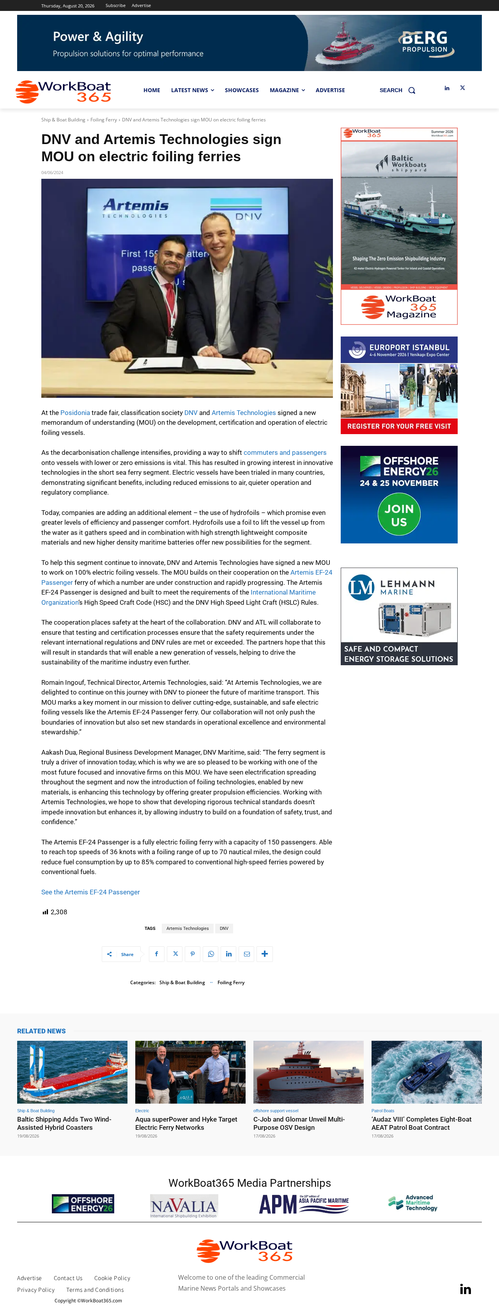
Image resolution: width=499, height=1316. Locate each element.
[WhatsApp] (210, 954)
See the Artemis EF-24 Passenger (90, 892)
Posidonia (75, 413)
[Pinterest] (192, 954)
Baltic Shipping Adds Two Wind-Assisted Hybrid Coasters (64, 1123)
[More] (265, 954)
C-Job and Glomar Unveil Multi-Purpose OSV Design (299, 1123)
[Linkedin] (447, 88)
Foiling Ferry (103, 119)
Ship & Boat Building (63, 119)
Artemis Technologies (244, 413)
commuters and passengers (285, 452)
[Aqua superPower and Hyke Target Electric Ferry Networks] (190, 1072)
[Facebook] (157, 954)
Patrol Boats (383, 1111)
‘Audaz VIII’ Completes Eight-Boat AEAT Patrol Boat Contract (422, 1123)
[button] (400, 90)
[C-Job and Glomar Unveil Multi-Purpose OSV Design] (308, 1072)
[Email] (246, 954)
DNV (191, 413)
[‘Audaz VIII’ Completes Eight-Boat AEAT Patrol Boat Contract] (427, 1072)
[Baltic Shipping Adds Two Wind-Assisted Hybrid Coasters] (72, 1072)
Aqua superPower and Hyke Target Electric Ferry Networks (186, 1123)
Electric (142, 1111)
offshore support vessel (275, 1111)
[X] (462, 88)
